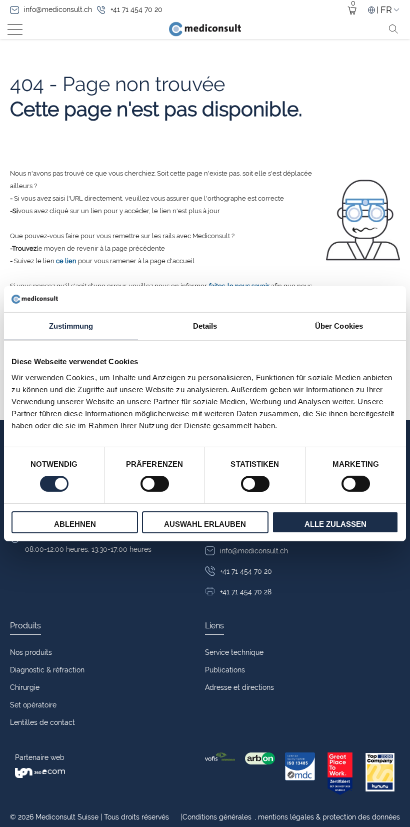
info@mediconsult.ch (58, 10)
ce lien (66, 261)
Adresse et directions (239, 687)
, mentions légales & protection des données (290, 817)
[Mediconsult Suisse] (205, 29)
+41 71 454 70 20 (136, 10)
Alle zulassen (335, 524)
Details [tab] (205, 326)
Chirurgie (25, 687)
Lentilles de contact (42, 722)
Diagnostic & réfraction (47, 670)
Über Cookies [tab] (339, 326)
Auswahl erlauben (205, 524)
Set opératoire (33, 705)
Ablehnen (75, 524)
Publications (225, 670)
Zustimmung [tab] (71, 326)
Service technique (234, 652)
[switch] (154, 484)
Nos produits (31, 652)
